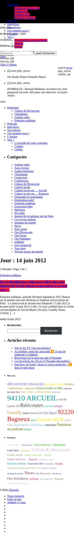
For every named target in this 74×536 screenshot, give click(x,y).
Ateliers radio (22, 164)
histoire (41, 425)
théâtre (26, 413)
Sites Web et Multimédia (36, 392)
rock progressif (22, 245)
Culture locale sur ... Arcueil (37, 455)
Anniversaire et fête (49, 388)
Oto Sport (50, 413)
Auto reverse (21, 167)
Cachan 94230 (50, 419)
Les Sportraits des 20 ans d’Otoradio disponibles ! (42, 361)
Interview (19, 209)
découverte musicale (25, 383)
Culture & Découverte (27, 184)
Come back (20, 177)
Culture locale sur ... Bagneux (22, 459)
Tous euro (20, 248)
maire (27, 429)
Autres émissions (24, 171)
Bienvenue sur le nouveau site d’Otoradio (37, 357)
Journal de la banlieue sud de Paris (33, 216)
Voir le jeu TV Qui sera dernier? (32, 348)
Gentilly (14, 412)
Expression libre (23, 206)
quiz (33, 420)
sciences (56, 392)
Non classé (20, 229)
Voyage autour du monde (28, 251)
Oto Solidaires (22, 238)
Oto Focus (20, 235)
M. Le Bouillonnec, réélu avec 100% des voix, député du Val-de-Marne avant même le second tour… (33, 286)
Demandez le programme (28, 196)
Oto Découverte (23, 232)
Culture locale (22, 187)
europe (58, 406)
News (17, 225)
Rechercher (45, 53)
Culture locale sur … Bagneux (31, 193)
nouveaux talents (54, 384)
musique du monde (25, 222)
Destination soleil (24, 200)
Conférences (21, 180)
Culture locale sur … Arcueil (30, 190)
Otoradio (14, 489)
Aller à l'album (8, 64)
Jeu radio (19, 213)
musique (50, 425)
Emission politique (24, 203)
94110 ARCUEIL (32, 398)
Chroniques (20, 174)
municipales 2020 (25, 425)
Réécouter (31, 405)
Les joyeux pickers (25, 219)
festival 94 (36, 413)
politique (19, 241)
